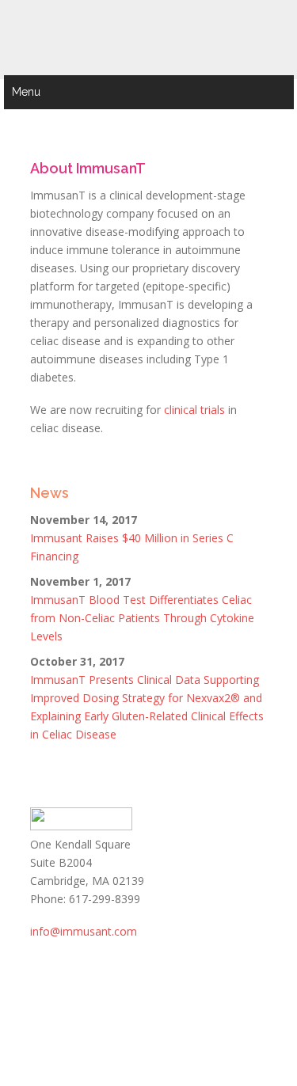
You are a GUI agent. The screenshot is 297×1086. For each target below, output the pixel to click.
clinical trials (194, 409)
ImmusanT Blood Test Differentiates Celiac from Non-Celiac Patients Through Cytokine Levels (142, 618)
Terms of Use (211, 1003)
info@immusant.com (83, 931)
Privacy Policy (60, 1021)
